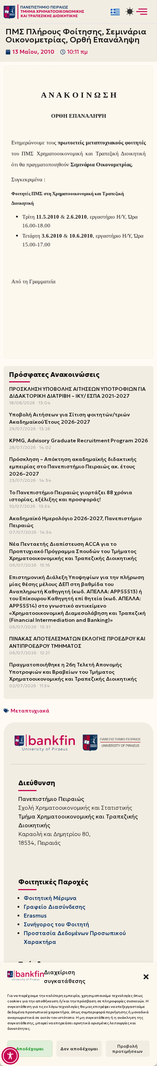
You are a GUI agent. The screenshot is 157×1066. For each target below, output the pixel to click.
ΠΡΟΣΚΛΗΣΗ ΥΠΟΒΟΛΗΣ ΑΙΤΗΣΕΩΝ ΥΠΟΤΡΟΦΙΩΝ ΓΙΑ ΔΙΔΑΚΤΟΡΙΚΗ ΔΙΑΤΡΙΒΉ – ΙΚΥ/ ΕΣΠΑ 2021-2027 (77, 393)
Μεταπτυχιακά (30, 710)
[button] (146, 976)
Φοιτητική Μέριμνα (50, 898)
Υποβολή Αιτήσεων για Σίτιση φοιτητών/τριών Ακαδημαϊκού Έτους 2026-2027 (69, 418)
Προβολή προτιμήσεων (127, 1048)
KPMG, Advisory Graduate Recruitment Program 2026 (78, 440)
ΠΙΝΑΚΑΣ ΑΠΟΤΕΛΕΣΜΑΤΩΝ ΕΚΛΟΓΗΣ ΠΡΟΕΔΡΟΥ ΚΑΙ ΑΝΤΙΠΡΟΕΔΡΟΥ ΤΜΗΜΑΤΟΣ (77, 642)
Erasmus (35, 915)
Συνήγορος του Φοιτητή (56, 924)
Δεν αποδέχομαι (79, 1048)
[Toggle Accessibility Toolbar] (10, 1056)
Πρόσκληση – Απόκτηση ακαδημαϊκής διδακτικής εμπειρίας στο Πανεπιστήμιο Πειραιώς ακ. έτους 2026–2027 (73, 466)
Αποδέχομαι (29, 1048)
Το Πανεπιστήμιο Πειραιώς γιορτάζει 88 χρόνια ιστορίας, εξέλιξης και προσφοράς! (70, 496)
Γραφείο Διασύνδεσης (54, 906)
